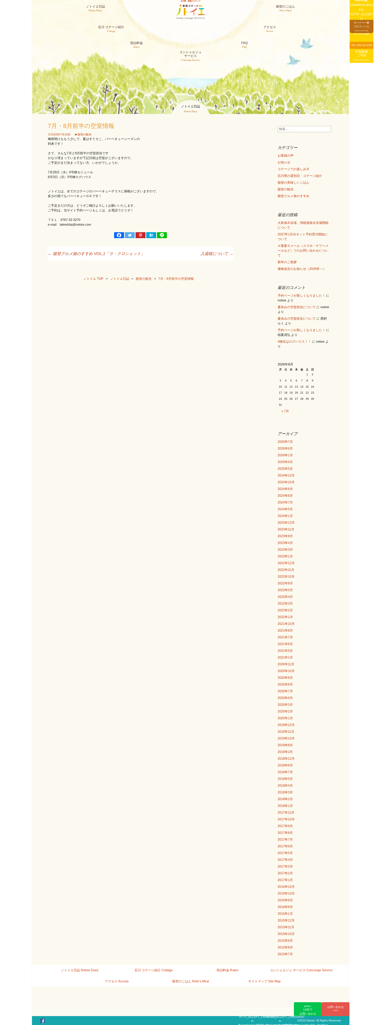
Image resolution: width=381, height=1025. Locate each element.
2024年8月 (285, 495)
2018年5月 (285, 778)
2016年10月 (286, 893)
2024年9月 (285, 489)
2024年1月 (285, 516)
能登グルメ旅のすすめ (293, 196)
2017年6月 (285, 846)
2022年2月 (285, 610)
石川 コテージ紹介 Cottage (154, 970)
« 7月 (285, 411)
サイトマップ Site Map (264, 981)
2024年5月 (285, 509)
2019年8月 (285, 745)
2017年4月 (285, 859)
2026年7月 (285, 441)
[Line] (162, 235)
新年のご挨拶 (287, 262)
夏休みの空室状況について (297, 307)
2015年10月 (286, 934)
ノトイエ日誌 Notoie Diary (79, 970)
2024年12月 (286, 475)
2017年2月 (285, 873)
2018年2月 (285, 799)
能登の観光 (84, 134)
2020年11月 (286, 664)
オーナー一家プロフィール (361, 26)
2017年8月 (285, 832)
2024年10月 (286, 482)
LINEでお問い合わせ (307, 1010)
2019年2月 (285, 752)
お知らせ (284, 162)
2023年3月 (285, 549)
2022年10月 (286, 576)
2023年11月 (286, 529)
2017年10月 (286, 819)
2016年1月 (285, 913)
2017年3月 (285, 866)
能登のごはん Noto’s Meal (190, 981)
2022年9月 (285, 583)
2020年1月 (285, 718)
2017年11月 (286, 812)
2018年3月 (285, 792)
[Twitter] (130, 235)
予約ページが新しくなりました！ (301, 295)
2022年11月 (286, 569)
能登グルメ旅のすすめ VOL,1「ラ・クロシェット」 (96, 253)
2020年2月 (285, 711)
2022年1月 (285, 617)
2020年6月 (285, 698)
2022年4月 (285, 596)
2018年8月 (285, 765)
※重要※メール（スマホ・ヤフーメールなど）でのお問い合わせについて (303, 250)
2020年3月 (285, 704)
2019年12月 (286, 725)
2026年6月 (285, 448)
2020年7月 (285, 691)
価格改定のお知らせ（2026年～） (302, 268)
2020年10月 (286, 671)
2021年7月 (285, 637)
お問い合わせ (335, 1008)
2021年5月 (285, 650)
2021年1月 (285, 657)
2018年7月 (285, 772)
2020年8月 (285, 684)
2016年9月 (285, 900)
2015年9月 (285, 940)
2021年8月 (285, 630)
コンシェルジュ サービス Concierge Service (301, 970)
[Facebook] (119, 235)
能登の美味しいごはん (293, 182)
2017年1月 (285, 880)
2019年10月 (286, 738)
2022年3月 (285, 603)
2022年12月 (286, 563)
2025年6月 (285, 462)
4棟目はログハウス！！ (294, 341)
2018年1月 (285, 805)
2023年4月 (285, 543)
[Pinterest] (140, 235)
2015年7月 (285, 954)
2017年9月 (285, 826)
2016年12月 (286, 886)
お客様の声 (285, 155)
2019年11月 (286, 731)
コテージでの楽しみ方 (293, 169)
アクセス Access (117, 981)
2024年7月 (285, 502)
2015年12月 (286, 920)
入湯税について (216, 253)
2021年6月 (285, 644)
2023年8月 (285, 536)
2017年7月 (285, 839)
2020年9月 (285, 677)
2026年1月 (285, 455)
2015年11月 (286, 927)
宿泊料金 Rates (227, 970)
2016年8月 (285, 907)
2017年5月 (285, 853)
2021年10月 (286, 623)
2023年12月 (286, 522)
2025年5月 (285, 468)
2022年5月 (285, 590)
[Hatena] (151, 235)
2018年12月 (286, 758)
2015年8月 (285, 947)
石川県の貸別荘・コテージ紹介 (300, 175)
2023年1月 (285, 556)
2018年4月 (285, 785)
